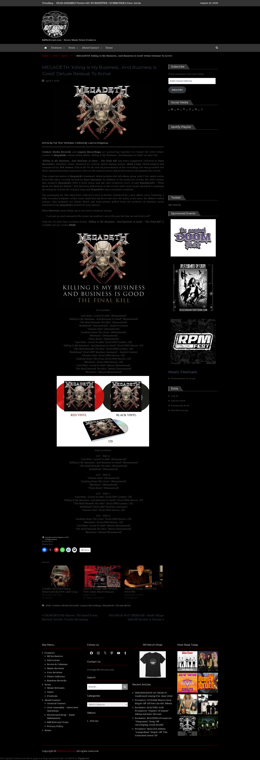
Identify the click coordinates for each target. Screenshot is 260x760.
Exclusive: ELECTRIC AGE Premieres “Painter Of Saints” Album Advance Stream (152, 710)
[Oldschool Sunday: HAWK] (208, 661)
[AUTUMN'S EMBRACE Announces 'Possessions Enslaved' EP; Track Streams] (208, 683)
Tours (50, 692)
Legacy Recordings (91, 605)
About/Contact (90, 47)
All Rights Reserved (51, 539)
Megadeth (108, 605)
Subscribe (177, 89)
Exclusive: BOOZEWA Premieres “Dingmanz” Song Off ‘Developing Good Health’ (153, 721)
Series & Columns (57, 664)
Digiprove (83, 758)
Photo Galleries (56, 676)
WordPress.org (179, 410)
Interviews (53, 660)
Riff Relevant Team (57, 722)
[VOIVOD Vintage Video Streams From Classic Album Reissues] (102, 576)
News (71, 47)
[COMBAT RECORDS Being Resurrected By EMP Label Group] (61, 576)
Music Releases (55, 688)
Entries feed (178, 400)
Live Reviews (54, 672)
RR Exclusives (55, 656)
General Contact (56, 703)
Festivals (52, 696)
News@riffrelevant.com (100, 669)
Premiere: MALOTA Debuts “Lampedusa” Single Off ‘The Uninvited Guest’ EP (151, 732)
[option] (102, 3)
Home (109, 47)
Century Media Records (65, 605)
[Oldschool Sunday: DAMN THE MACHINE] (143, 576)
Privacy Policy (55, 726)
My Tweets (174, 205)
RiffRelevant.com (66, 751)
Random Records (56, 680)
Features (56, 47)
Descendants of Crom (183, 378)
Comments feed (180, 405)
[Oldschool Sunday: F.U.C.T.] (208, 704)
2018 (48, 605)
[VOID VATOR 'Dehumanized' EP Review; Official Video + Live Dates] (187, 683)
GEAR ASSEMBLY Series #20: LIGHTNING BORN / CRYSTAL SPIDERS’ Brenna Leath (105, 3)
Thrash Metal (122, 605)
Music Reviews (55, 668)
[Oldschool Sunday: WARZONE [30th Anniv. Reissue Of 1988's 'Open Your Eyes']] (187, 661)
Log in (174, 396)
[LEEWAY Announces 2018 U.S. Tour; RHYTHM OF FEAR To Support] (187, 726)
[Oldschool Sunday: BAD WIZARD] (187, 704)
